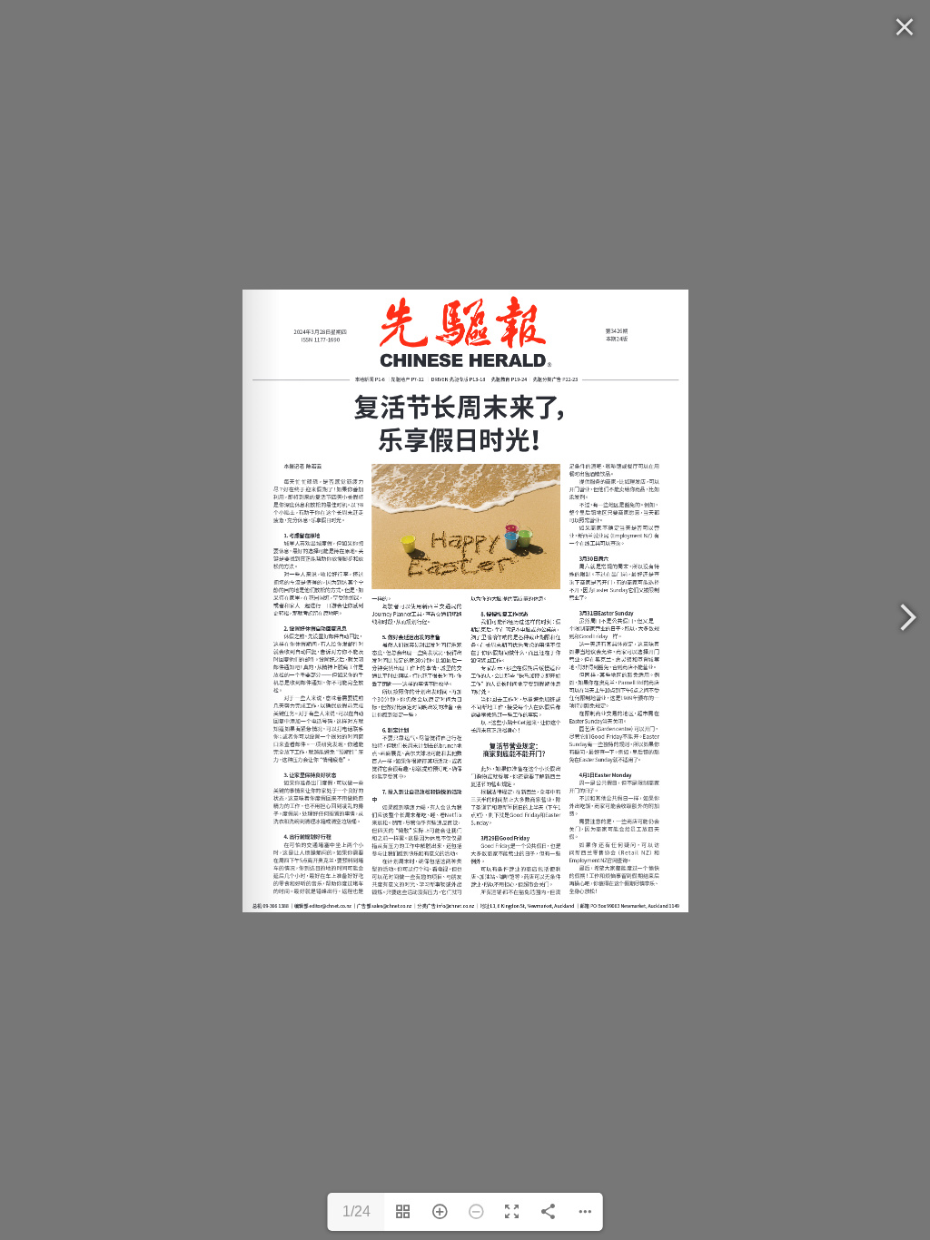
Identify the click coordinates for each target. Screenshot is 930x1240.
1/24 (356, 1211)
